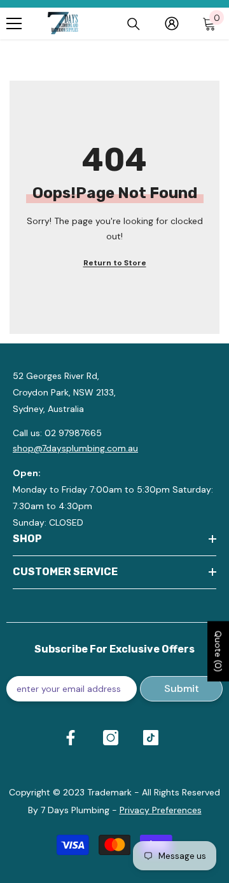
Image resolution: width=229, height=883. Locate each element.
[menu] (14, 23)
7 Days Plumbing (75, 810)
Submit (181, 688)
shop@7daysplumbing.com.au (75, 448)
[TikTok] (150, 737)
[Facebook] (70, 737)
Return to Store (114, 263)
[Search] (133, 24)
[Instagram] (110, 737)
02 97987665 (73, 433)
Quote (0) (218, 651)
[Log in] (171, 23)
